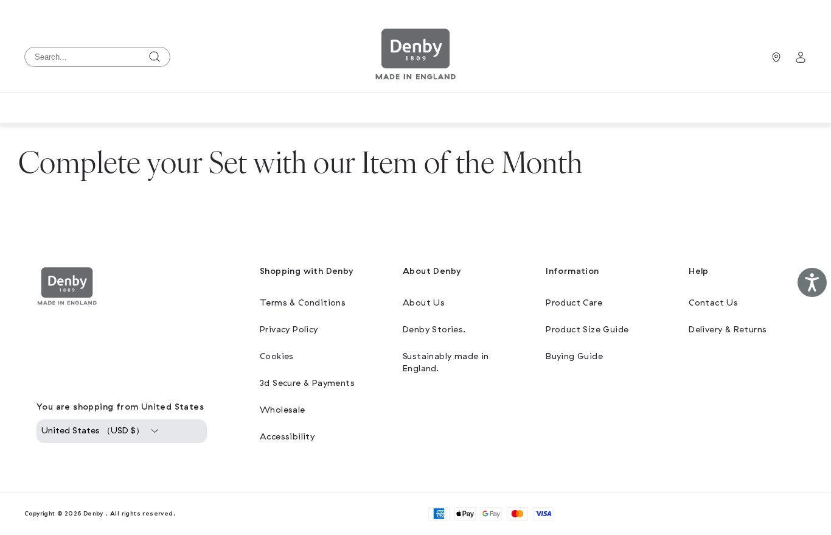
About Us (424, 303)
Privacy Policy (289, 329)
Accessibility (287, 437)
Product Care (574, 303)
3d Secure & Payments (307, 383)
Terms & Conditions (303, 303)
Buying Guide (574, 356)
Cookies (277, 356)
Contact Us (713, 303)
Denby (93, 513)
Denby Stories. (434, 329)
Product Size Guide (587, 329)
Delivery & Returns (728, 329)
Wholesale (282, 410)
